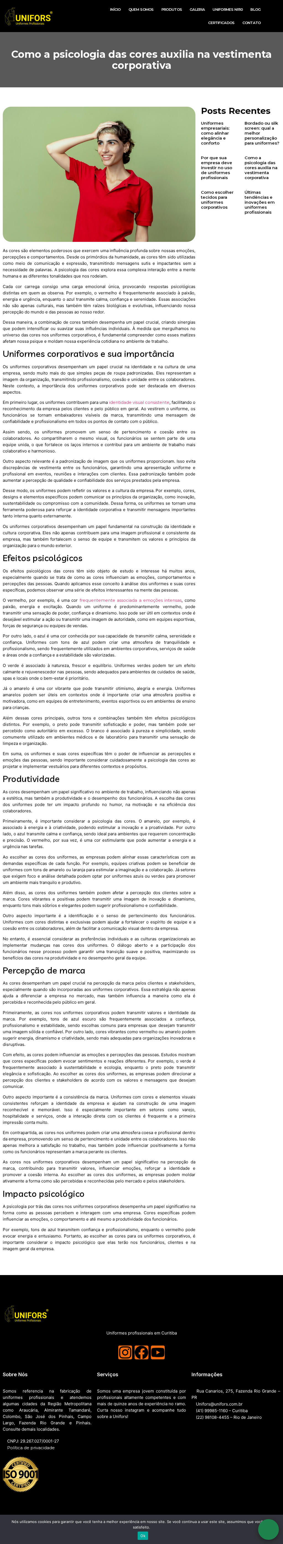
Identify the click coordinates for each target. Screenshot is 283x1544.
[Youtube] (158, 1352)
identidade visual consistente (139, 402)
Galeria (197, 9)
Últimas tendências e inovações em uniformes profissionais (260, 202)
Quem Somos (141, 9)
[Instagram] (125, 1352)
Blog (255, 9)
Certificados (221, 22)
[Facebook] (141, 1352)
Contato (251, 22)
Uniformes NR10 (228, 9)
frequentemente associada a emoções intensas (131, 600)
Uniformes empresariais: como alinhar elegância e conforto (215, 133)
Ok (142, 1535)
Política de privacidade (31, 1447)
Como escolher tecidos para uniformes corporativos (217, 200)
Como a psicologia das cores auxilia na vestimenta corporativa (261, 167)
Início (115, 9)
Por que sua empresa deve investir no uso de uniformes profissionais (216, 167)
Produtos (171, 9)
